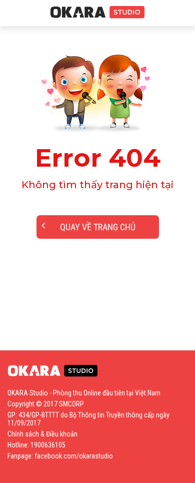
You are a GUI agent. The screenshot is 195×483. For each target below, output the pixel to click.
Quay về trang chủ (98, 227)
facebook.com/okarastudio (73, 456)
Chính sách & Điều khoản (43, 434)
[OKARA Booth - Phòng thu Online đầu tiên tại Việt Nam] (97, 13)
